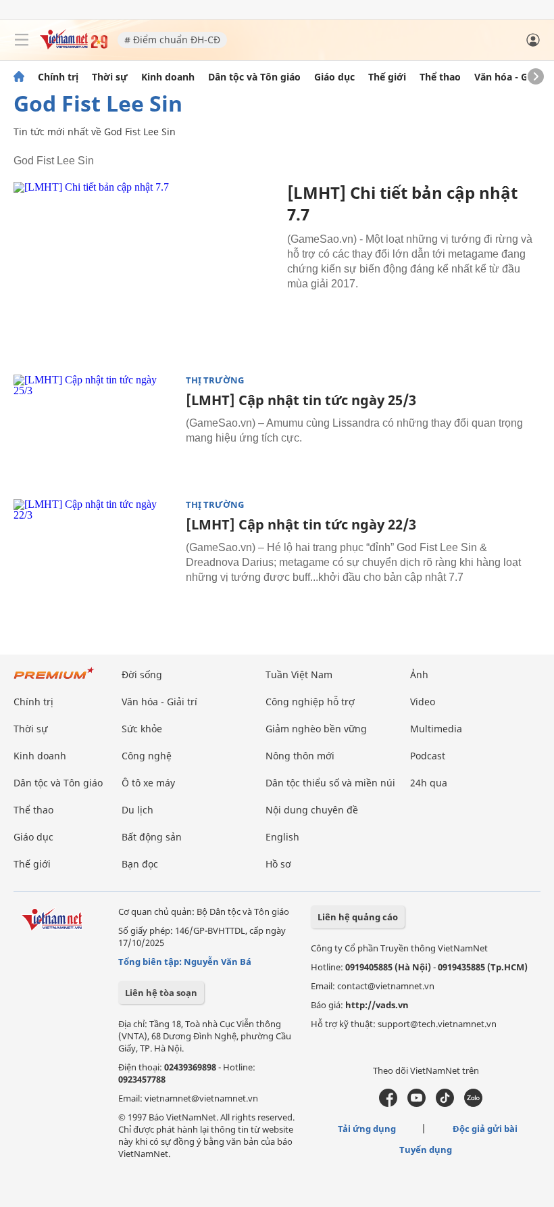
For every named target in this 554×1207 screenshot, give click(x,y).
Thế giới (387, 77)
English (282, 836)
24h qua (428, 782)
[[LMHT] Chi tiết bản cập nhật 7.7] (145, 269)
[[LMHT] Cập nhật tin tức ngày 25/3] (95, 429)
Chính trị (58, 77)
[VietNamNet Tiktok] (445, 1103)
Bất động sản (152, 836)
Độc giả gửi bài (485, 1128)
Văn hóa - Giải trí (513, 77)
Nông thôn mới (300, 755)
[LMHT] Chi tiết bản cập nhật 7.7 (402, 203)
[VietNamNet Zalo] (473, 1103)
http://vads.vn (377, 1005)
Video (422, 701)
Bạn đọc (140, 863)
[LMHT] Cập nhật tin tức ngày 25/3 (301, 400)
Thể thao (440, 77)
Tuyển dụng (425, 1149)
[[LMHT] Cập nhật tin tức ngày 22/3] (95, 553)
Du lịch (137, 809)
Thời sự (110, 77)
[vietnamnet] (73, 45)
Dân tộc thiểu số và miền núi (330, 782)
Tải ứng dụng (367, 1128)
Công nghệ (147, 755)
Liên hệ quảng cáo (358, 917)
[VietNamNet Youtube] (416, 1103)
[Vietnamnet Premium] (54, 679)
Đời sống (142, 674)
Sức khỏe (142, 728)
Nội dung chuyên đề (312, 809)
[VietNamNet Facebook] (388, 1103)
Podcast (427, 755)
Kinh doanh (168, 77)
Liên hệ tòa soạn (161, 993)
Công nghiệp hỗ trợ (310, 701)
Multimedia (436, 728)
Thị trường (215, 380)
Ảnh (419, 674)
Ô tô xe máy (148, 782)
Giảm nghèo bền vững (316, 728)
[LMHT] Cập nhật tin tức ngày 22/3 (301, 524)
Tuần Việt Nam (299, 674)
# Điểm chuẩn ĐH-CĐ (172, 39)
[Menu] (22, 40)
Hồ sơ (278, 863)
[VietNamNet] (19, 77)
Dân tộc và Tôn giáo (254, 77)
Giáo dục (334, 77)
